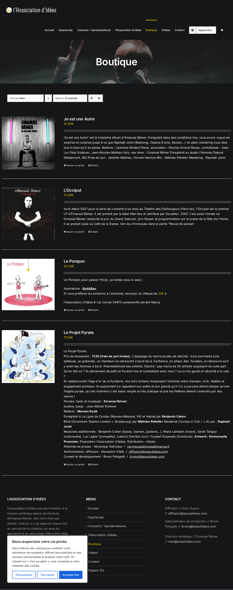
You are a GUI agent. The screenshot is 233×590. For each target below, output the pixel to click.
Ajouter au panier (75, 165)
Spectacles (96, 517)
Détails (94, 165)
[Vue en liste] (99, 98)
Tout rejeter (47, 574)
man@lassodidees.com (184, 541)
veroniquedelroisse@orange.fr (148, 446)
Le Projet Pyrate (79, 332)
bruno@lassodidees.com (147, 456)
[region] (47, 559)
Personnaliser (24, 574)
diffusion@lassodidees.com (148, 451)
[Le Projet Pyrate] (28, 356)
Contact (93, 561)
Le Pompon (74, 261)
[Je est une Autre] (28, 143)
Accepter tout (70, 574)
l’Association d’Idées (102, 535)
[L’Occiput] (28, 214)
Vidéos (93, 552)
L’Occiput (72, 190)
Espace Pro (96, 570)
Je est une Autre (79, 119)
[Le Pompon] (28, 284)
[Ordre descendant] (48, 98)
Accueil (93, 508)
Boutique (94, 544)
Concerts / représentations (107, 526)
